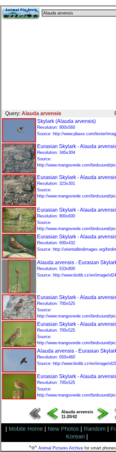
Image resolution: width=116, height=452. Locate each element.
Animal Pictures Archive (60, 448)
